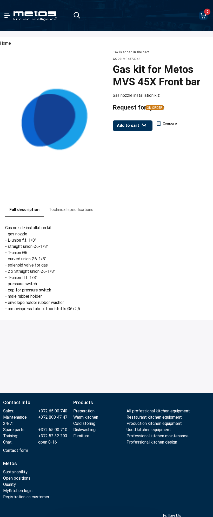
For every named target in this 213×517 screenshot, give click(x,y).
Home (5, 43)
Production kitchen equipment (154, 423)
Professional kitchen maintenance (158, 435)
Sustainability (15, 472)
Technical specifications (71, 209)
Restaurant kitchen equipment (155, 417)
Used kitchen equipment (149, 429)
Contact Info (16, 402)
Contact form (15, 450)
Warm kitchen (86, 417)
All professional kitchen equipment (158, 411)
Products (83, 402)
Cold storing (84, 423)
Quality (9, 484)
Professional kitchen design (152, 442)
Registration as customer (26, 496)
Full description (24, 209)
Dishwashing (84, 429)
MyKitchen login (17, 490)
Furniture (81, 435)
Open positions (16, 478)
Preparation (84, 411)
